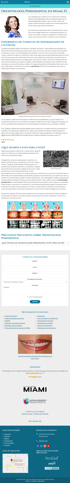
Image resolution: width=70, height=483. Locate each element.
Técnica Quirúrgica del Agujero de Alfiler (17, 328)
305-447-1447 (37, 421)
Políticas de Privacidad (41, 414)
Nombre (35, 261)
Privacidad (34, 481)
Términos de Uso (38, 297)
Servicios (7, 436)
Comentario (35, 285)
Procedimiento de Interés (35, 279)
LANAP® (7, 321)
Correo (35, 267)
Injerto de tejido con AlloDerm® (47, 318)
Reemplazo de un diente (45, 323)
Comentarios (8, 441)
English (38, 6)
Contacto (7, 445)
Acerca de (7, 434)
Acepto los (36, 297)
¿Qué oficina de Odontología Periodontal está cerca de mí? (32, 243)
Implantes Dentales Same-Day (14, 318)
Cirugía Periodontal (11, 316)
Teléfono (35, 273)
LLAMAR (5, 2)
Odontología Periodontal (45, 321)
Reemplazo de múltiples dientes (15, 323)
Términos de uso (27, 414)
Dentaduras (41, 316)
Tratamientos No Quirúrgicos (46, 328)
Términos (27, 481)
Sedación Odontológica (44, 326)
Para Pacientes (9, 443)
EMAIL (28, 2)
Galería (6, 439)
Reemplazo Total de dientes (13, 326)
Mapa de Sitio (41, 481)
